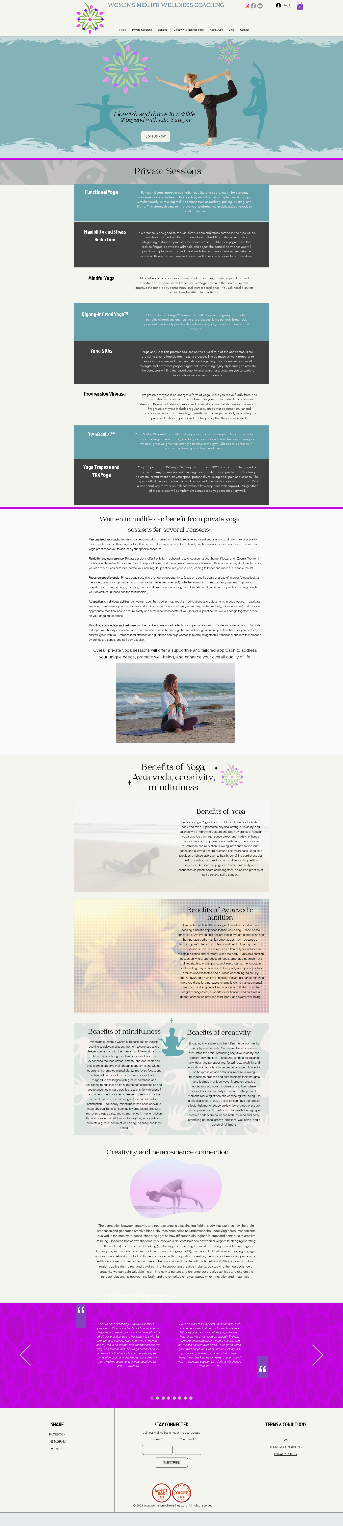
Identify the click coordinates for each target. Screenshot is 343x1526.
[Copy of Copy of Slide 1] (163, 1398)
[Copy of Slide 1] (157, 1398)
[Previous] (25, 1355)
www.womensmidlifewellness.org (165, 1505)
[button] (163, 30)
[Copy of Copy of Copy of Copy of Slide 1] (174, 1398)
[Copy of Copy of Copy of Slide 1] (168, 1398)
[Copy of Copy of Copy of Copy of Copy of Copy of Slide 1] (185, 1398)
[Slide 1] (152, 1398)
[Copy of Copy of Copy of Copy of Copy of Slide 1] (179, 1398)
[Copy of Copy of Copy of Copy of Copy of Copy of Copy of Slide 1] (191, 1398)
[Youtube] (260, 6)
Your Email (187, 1439)
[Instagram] (247, 6)
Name (156, 1439)
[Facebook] (253, 6)
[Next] (317, 1355)
